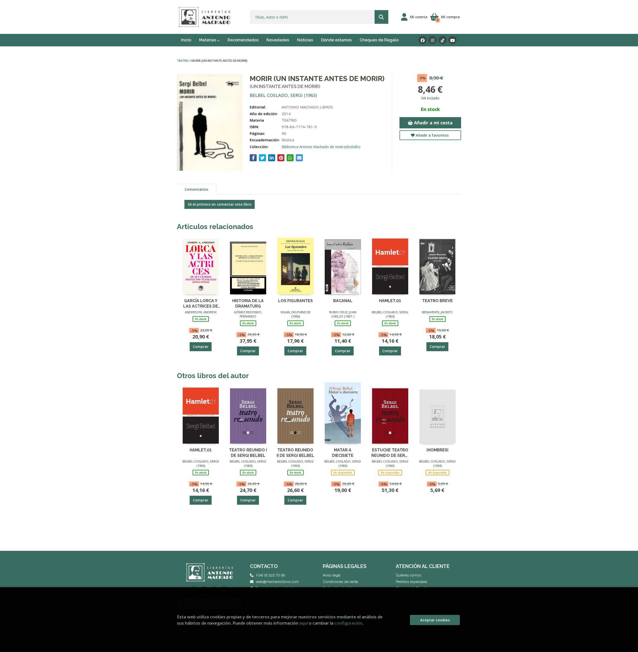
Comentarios (196, 189)
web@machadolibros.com (277, 582)
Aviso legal (331, 575)
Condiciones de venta (340, 582)
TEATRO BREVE (437, 300)
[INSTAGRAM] (432, 40)
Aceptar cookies (435, 619)
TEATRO (183, 61)
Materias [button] (208, 40)
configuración (348, 623)
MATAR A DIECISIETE (342, 452)
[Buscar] (381, 17)
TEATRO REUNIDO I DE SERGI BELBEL (248, 452)
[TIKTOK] (442, 40)
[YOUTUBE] (452, 40)
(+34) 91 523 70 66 (270, 575)
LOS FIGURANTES (295, 300)
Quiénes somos (408, 575)
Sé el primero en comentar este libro (219, 204)
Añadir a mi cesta (433, 123)
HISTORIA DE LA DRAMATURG (248, 303)
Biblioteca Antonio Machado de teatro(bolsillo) (321, 146)
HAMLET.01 (390, 300)
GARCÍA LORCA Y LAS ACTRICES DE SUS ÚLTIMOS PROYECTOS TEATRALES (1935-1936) (200, 303)
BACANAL (342, 300)
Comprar (200, 346)
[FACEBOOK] (422, 40)
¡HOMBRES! (437, 450)
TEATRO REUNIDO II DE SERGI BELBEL (295, 452)
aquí (303, 623)
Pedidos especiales (411, 582)
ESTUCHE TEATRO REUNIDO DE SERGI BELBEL (390, 452)
